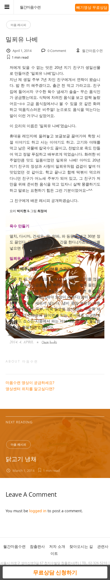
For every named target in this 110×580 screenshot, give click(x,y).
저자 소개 (57, 546)
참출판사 (37, 546)
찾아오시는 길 (81, 546)
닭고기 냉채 (21, 459)
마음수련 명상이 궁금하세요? (30, 382)
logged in (37, 510)
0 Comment (57, 50)
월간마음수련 (30, 7)
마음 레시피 (18, 25)
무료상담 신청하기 (55, 572)
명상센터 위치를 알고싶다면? (30, 388)
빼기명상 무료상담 (91, 7)
